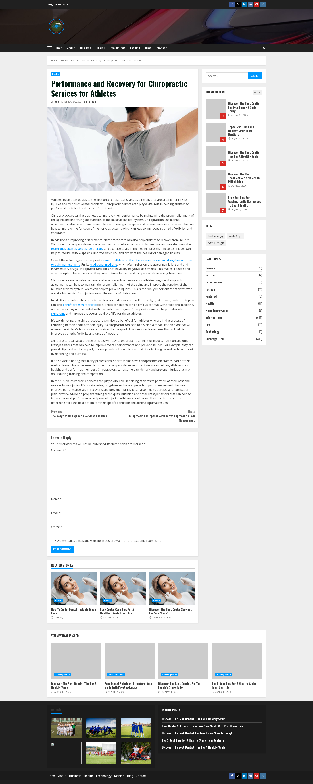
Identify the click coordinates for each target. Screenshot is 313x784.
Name (56, 499)
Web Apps (236, 236)
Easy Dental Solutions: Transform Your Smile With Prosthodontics (130, 661)
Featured (211, 296)
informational (214, 317)
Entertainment (215, 282)
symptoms (58, 313)
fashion (135, 48)
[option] (234, 111)
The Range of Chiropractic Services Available (79, 413)
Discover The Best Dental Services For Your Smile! (172, 588)
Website (56, 527)
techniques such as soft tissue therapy (77, 249)
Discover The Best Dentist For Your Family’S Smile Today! (216, 109)
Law (208, 324)
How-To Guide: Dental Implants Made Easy (74, 588)
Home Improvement (217, 310)
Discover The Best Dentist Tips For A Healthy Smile (216, 156)
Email (56, 513)
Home (58, 48)
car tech (211, 275)
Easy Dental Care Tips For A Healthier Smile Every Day (123, 588)
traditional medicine (103, 264)
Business (85, 48)
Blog (148, 48)
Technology (117, 48)
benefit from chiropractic (80, 305)
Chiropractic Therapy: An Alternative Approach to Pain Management (161, 415)
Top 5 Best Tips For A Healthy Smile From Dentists (216, 132)
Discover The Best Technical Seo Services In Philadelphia (216, 180)
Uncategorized (215, 339)
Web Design (215, 243)
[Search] (264, 48)
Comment (59, 450)
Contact (162, 48)
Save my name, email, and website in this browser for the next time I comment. (108, 541)
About (71, 48)
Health (101, 48)
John (56, 101)
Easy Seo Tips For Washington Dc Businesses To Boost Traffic (216, 203)
